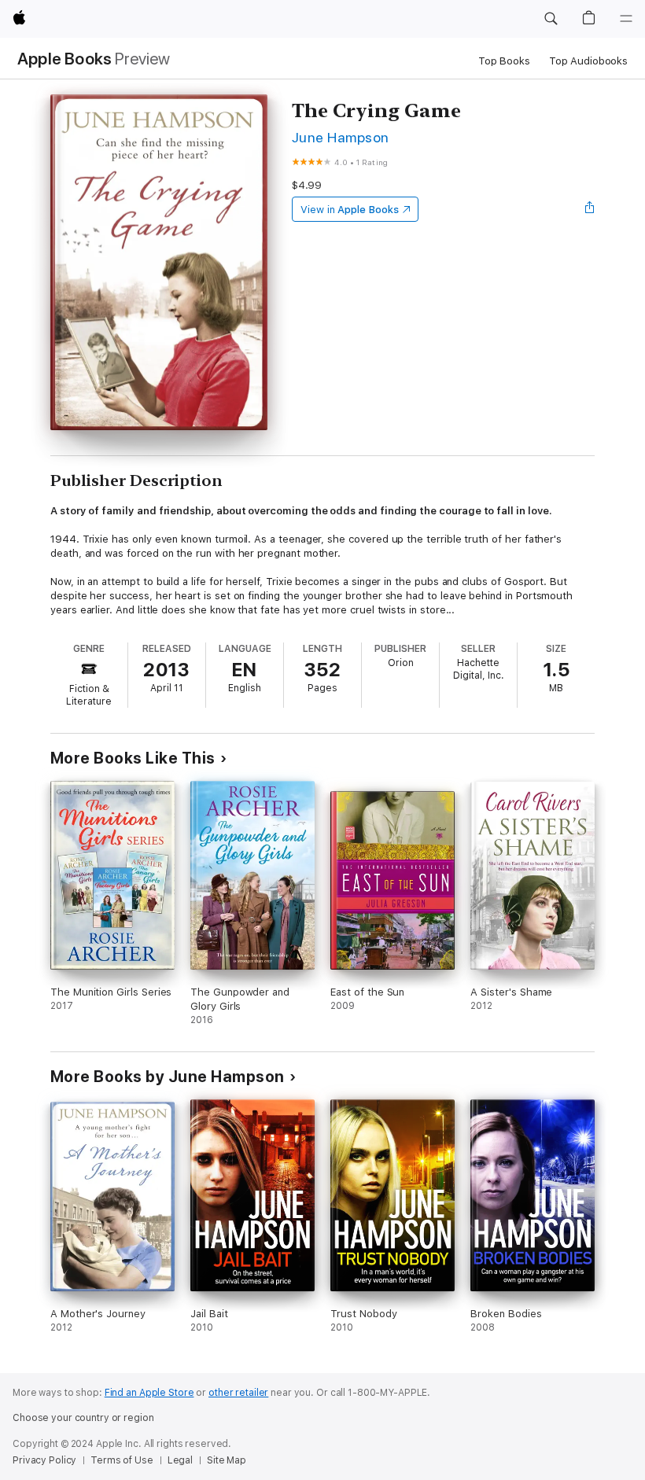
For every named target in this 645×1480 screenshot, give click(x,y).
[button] (550, 19)
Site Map (226, 1460)
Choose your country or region (83, 1417)
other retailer (238, 1392)
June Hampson (340, 137)
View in (349, 209)
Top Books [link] (504, 61)
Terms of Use (121, 1460)
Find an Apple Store (149, 1392)
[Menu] (626, 19)
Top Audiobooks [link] (588, 61)
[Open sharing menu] (590, 209)
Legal (180, 1460)
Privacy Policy (44, 1460)
